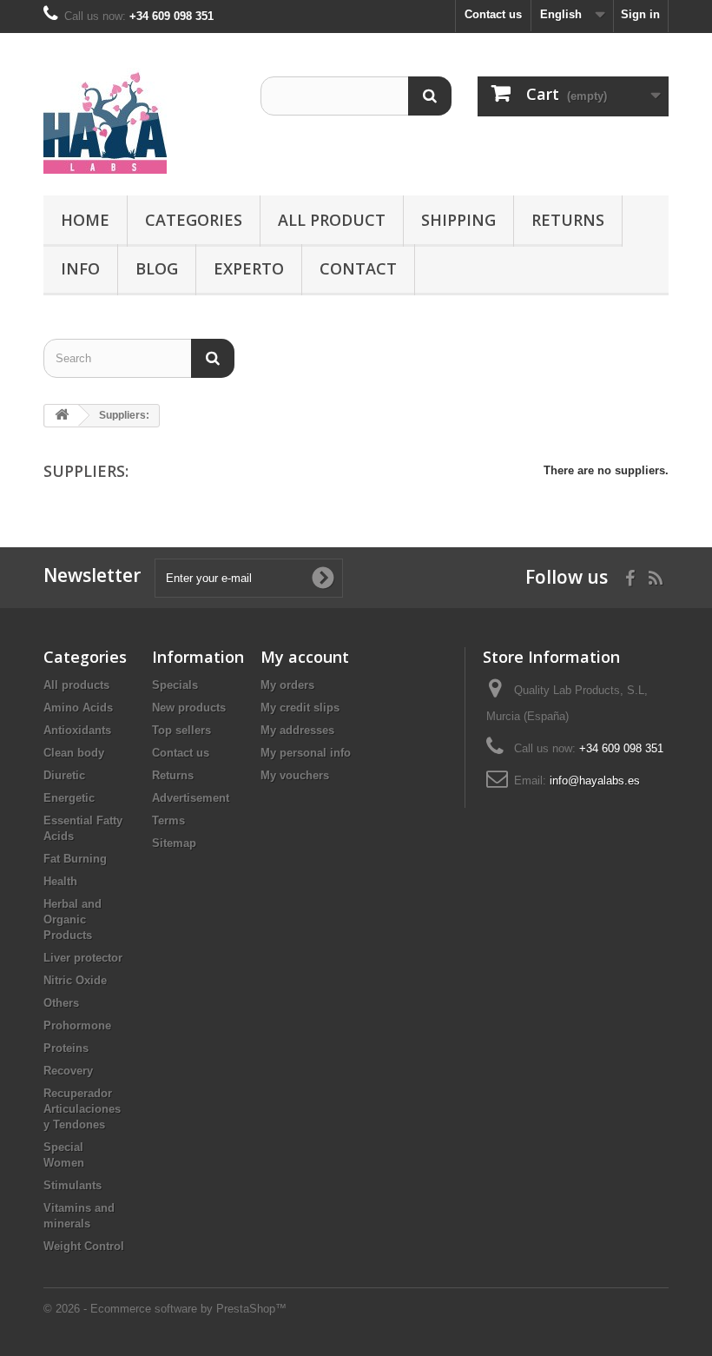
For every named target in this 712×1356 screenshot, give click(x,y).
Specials (175, 684)
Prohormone (77, 1025)
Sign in (640, 14)
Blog (156, 268)
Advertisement (190, 797)
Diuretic (64, 775)
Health (60, 881)
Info (80, 268)
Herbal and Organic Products (72, 919)
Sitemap (174, 843)
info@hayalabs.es (595, 780)
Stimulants (72, 1185)
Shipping (458, 219)
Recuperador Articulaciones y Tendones (82, 1109)
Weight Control (83, 1246)
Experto (249, 268)
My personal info (305, 752)
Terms (168, 820)
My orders (287, 684)
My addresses (297, 730)
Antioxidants (77, 730)
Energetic (69, 797)
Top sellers (181, 730)
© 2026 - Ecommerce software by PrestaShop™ (165, 1308)
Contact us (493, 14)
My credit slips (300, 707)
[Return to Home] (61, 416)
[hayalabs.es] (138, 121)
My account (304, 656)
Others (61, 1002)
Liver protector (82, 957)
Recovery (68, 1070)
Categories (193, 219)
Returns (567, 219)
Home (85, 219)
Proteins (66, 1048)
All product (332, 219)
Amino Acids (78, 707)
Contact (358, 268)
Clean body (73, 752)
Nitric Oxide (75, 980)
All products (76, 684)
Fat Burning (75, 858)
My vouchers (294, 775)
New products (189, 707)
